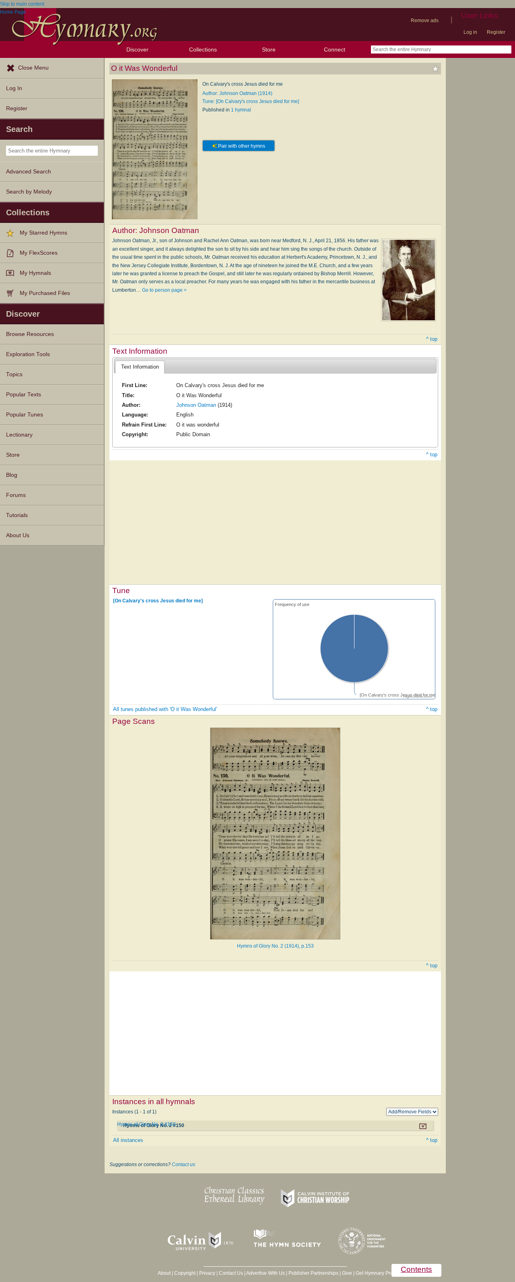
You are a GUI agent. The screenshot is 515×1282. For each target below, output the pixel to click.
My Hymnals (35, 273)
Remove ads (425, 20)
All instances (128, 1140)
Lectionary (19, 435)
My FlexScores (39, 253)
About (164, 1273)
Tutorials (17, 515)
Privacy (207, 1273)
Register (496, 32)
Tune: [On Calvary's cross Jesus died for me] (250, 101)
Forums (16, 495)
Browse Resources (30, 334)
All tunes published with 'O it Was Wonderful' (165, 709)
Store (269, 49)
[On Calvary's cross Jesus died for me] (158, 601)
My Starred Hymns (43, 233)
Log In (14, 88)
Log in (470, 32)
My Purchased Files (45, 293)
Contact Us (231, 1273)
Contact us (183, 1164)
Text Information (140, 367)
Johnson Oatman (196, 405)
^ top (431, 339)
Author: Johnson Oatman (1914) (237, 93)
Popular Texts (23, 395)
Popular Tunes (24, 415)
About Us (17, 535)
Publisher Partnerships (313, 1273)
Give (347, 1273)
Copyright (185, 1273)
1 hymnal (241, 110)
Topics (14, 374)
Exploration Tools (28, 354)
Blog (11, 475)
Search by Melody (29, 192)
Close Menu (33, 68)
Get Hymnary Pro (374, 1273)
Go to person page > (164, 290)
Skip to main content (22, 4)
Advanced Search (28, 172)
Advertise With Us (265, 1273)
